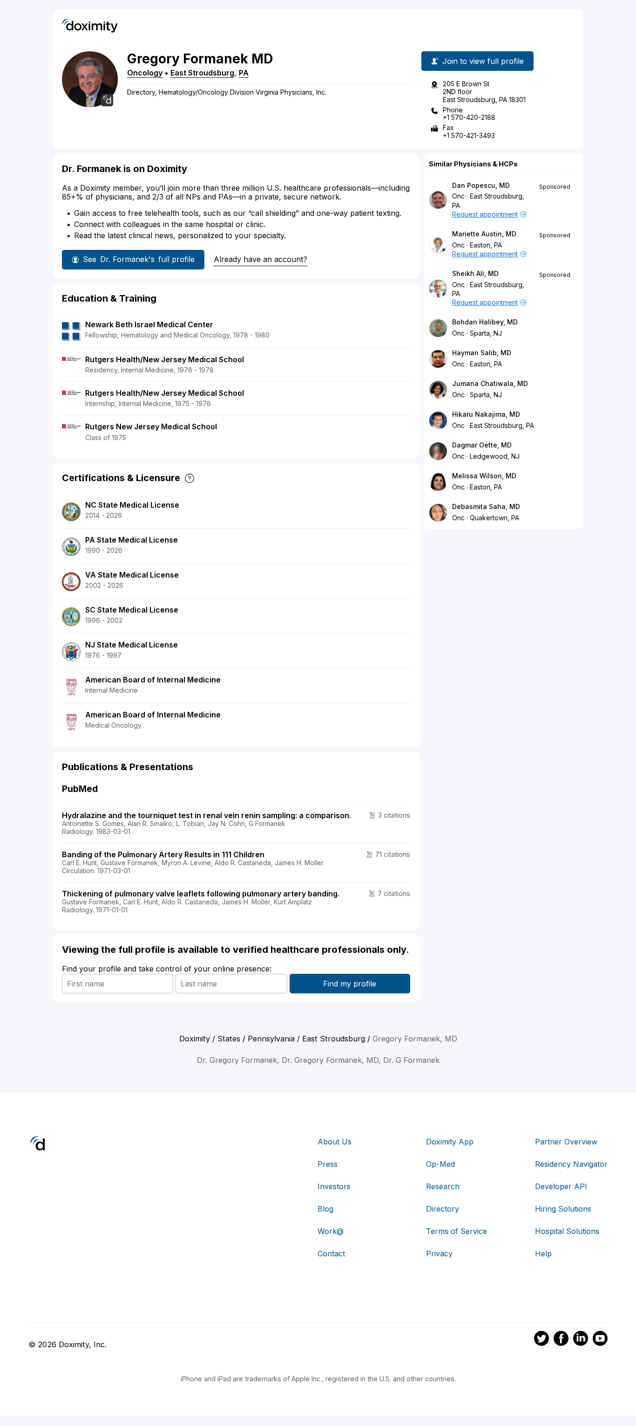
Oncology (144, 72)
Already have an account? (260, 259)
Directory (442, 1208)
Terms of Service (456, 1231)
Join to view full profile (483, 61)
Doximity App (450, 1141)
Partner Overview (566, 1141)
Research (443, 1186)
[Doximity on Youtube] (600, 1340)
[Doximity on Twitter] (541, 1340)
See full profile (139, 259)
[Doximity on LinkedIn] (580, 1340)
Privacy (439, 1253)
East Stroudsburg (202, 72)
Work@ (331, 1231)
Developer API (561, 1186)
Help (543, 1253)
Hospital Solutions (567, 1231)
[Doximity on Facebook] (561, 1340)
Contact (331, 1253)
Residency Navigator (571, 1164)
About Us (335, 1141)
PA (244, 72)
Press (328, 1164)
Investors (334, 1186)
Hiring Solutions (563, 1208)
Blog (325, 1208)
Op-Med (440, 1164)
